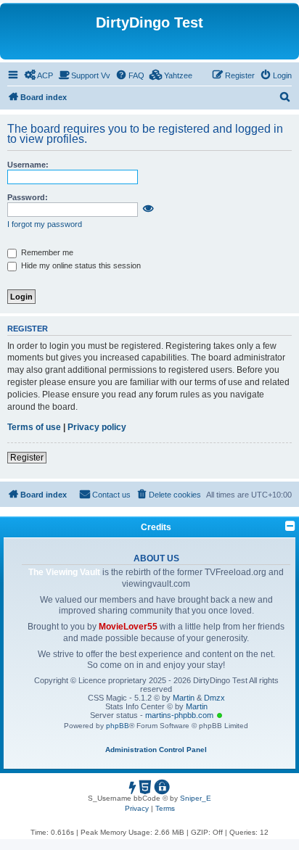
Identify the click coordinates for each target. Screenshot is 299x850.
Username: (28, 164)
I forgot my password (44, 224)
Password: (27, 197)
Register (27, 458)
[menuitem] (38, 75)
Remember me (46, 252)
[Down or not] (133, 789)
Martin (185, 697)
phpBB (117, 726)
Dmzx (214, 697)
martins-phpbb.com (180, 715)
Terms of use (34, 427)
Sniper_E (195, 798)
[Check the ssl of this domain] (163, 789)
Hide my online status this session (80, 265)
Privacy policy (96, 427)
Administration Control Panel (156, 750)
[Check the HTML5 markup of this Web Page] (145, 789)
